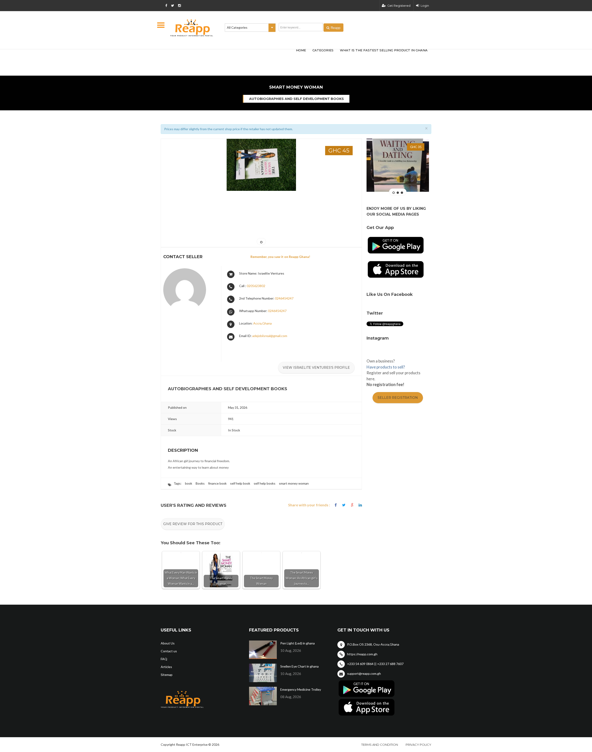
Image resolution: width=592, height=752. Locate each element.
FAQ (164, 659)
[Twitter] (343, 505)
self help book (240, 483)
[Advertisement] (229, 55)
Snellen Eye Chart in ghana (299, 666)
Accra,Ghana (262, 323)
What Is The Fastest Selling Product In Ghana (384, 50)
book (188, 483)
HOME (301, 50)
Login (425, 5)
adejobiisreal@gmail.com (269, 336)
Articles (166, 667)
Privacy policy (418, 744)
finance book (217, 483)
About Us (168, 643)
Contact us (169, 651)
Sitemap (167, 675)
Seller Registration (398, 398)
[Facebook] (336, 505)
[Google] (352, 505)
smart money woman (294, 483)
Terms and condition (379, 744)
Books (200, 483)
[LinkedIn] (360, 505)
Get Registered (398, 5)
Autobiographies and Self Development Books (296, 99)
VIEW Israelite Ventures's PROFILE (316, 367)
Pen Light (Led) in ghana (297, 643)
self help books (264, 483)
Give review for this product (192, 524)
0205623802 (256, 286)
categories (322, 50)
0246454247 (284, 298)
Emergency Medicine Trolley (300, 689)
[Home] (191, 27)
